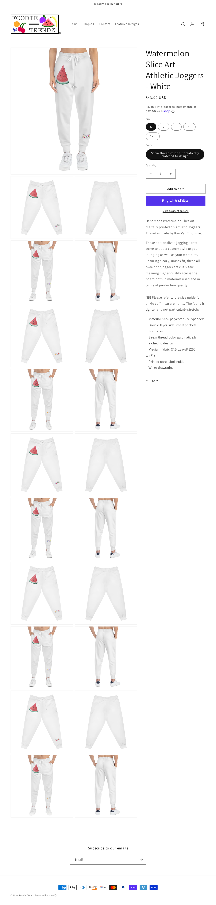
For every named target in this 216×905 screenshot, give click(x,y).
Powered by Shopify (46, 895)
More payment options (176, 210)
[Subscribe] (141, 860)
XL (189, 127)
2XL (152, 136)
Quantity (151, 165)
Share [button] (154, 381)
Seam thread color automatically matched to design (175, 154)
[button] (183, 24)
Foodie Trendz (27, 895)
